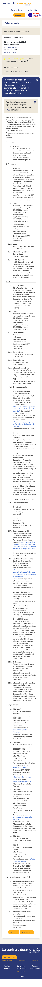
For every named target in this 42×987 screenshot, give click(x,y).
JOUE (8, 110)
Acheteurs (21, 971)
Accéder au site (10, 52)
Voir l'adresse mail (11, 47)
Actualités (32, 10)
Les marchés (7, 961)
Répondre (14, 932)
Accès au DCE (27, 932)
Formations (16, 10)
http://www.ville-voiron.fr (22, 777)
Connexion (19, 15)
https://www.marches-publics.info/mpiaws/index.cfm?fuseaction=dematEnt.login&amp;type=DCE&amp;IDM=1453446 (24, 546)
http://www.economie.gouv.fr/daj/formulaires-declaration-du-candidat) (24, 409)
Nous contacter (9, 957)
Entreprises (35, 961)
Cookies (21, 976)
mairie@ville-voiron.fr (20, 768)
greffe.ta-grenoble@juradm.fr (24, 860)
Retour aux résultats (12, 23)
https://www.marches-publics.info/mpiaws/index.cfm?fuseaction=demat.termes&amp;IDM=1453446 (24, 573)
